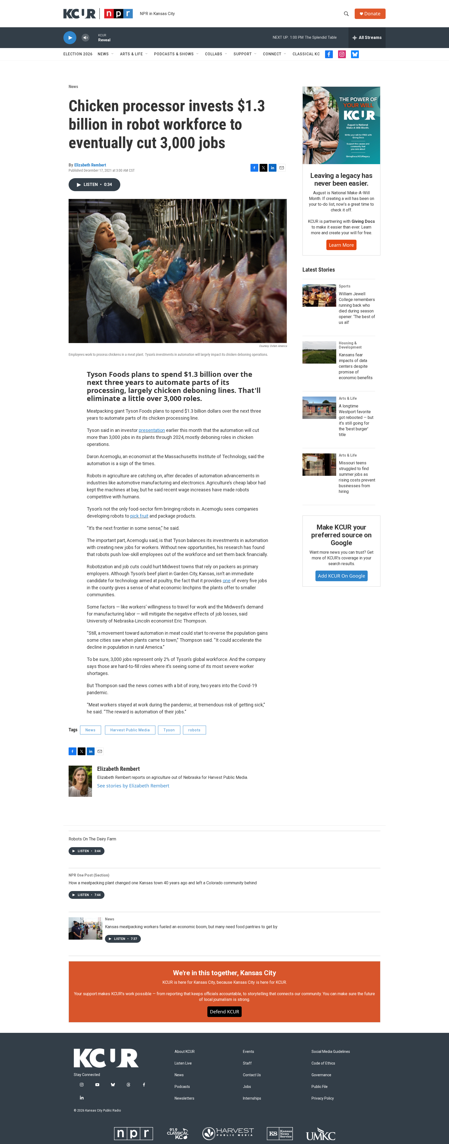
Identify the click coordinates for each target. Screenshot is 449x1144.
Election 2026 (78, 54)
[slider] (94, 37)
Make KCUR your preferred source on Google (341, 535)
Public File (320, 1087)
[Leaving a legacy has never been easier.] (341, 125)
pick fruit (139, 516)
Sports (345, 286)
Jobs (247, 1087)
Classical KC (306, 54)
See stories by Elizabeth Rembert (133, 785)
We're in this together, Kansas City (224, 973)
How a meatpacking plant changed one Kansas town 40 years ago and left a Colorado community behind (163, 882)
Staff (247, 1063)
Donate (372, 13)
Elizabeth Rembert (90, 165)
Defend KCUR (224, 1011)
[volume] (85, 38)
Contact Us (252, 1075)
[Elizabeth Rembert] (80, 781)
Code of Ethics (323, 1063)
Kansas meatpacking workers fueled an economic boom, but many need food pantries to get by (191, 926)
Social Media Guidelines (331, 1052)
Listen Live (183, 1063)
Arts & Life (131, 54)
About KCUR (185, 1052)
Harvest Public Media (130, 730)
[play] (70, 38)
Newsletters (184, 1098)
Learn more (341, 245)
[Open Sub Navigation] (113, 54)
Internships (252, 1098)
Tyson (169, 730)
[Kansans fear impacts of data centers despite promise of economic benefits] (319, 352)
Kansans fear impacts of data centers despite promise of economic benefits (356, 366)
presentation (152, 430)
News (103, 54)
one (226, 580)
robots (194, 730)
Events (248, 1052)
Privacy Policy (323, 1098)
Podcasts (182, 1087)
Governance (321, 1075)
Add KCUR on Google (341, 576)
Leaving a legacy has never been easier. (341, 179)
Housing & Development (350, 345)
